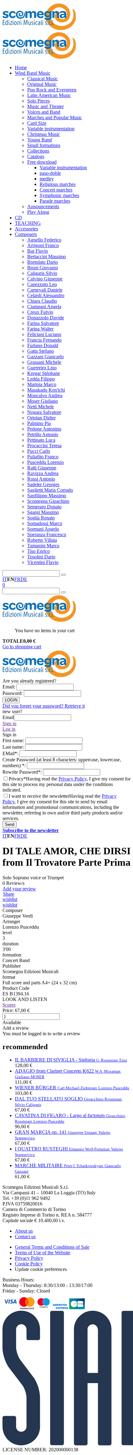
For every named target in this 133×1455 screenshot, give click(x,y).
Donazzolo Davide (45, 317)
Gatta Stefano (40, 351)
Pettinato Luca (41, 440)
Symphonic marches (59, 195)
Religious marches (57, 184)
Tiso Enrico (38, 551)
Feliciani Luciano (44, 334)
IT (4, 579)
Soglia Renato (41, 517)
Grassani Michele (44, 362)
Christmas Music (43, 134)
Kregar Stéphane (43, 373)
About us (24, 1231)
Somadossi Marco (44, 523)
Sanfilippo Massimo (46, 495)
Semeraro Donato (44, 506)
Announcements (43, 206)
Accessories (26, 228)
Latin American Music (49, 95)
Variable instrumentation (51, 128)
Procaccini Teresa (44, 445)
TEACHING (28, 223)
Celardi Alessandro (45, 295)
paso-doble (50, 173)
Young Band (39, 139)
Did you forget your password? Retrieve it (43, 706)
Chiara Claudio (42, 301)
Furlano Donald (42, 345)
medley (47, 178)
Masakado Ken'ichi (46, 390)
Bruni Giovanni (42, 267)
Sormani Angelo (43, 529)
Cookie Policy (29, 1263)
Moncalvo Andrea (44, 395)
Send (9, 824)
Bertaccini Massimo (46, 256)
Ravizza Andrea (42, 473)
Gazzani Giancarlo (45, 356)
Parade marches (55, 201)
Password (13, 693)
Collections (38, 150)
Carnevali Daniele (44, 289)
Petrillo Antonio (42, 434)
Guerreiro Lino (42, 367)
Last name (13, 747)
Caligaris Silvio (42, 273)
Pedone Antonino (44, 428)
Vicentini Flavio (42, 562)
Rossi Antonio (41, 478)
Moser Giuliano (42, 401)
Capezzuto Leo (42, 284)
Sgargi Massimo (43, 512)
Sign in (9, 723)
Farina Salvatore (43, 323)
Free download (42, 162)
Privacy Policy (72, 778)
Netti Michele (40, 406)
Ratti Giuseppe (41, 467)
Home (21, 67)
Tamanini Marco (43, 545)
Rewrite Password (22, 772)
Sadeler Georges (43, 484)
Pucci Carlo (38, 451)
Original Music (42, 84)
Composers (26, 234)
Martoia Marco (41, 384)
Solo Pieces (38, 100)
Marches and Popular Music (54, 117)
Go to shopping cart (21, 646)
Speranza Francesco (46, 534)
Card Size (36, 123)
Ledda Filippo (41, 378)
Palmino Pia (39, 423)
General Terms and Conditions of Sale (52, 1247)
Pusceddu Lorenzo (45, 462)
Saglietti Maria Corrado (50, 490)
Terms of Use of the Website (42, 1252)
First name (13, 740)
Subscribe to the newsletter (30, 830)
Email (9, 686)
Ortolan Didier (41, 417)
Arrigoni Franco (43, 245)
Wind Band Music (32, 73)
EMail (10, 753)
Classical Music (42, 78)
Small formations (43, 145)
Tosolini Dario (41, 556)
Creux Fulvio (40, 312)
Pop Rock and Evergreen (51, 89)
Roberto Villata (42, 540)
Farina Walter (40, 328)
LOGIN (11, 700)
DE (23, 579)
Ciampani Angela (44, 306)
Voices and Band (43, 112)
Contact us (25, 1236)
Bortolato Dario (42, 262)
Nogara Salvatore (44, 412)
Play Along (38, 212)
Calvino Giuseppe (44, 278)
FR (17, 579)
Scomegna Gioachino (48, 501)
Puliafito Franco (42, 456)
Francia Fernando (44, 340)
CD (18, 217)
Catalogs (35, 156)
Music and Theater (45, 106)
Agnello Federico (44, 239)
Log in (8, 729)
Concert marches (56, 189)
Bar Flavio (37, 251)
